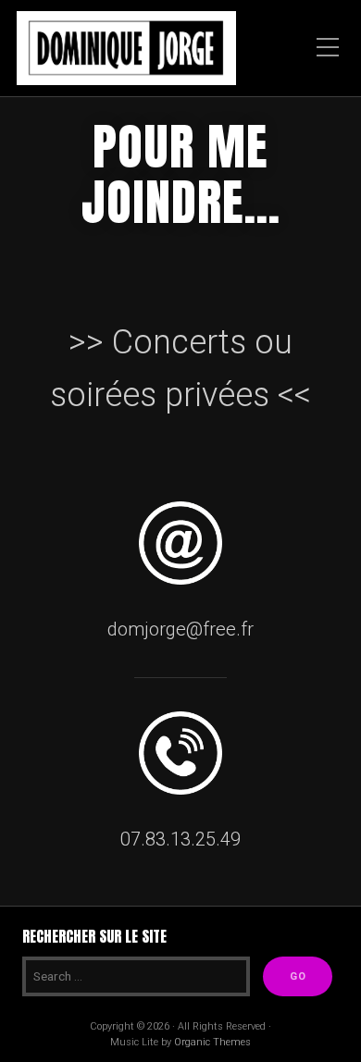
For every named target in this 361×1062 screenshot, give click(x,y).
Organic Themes (212, 1042)
